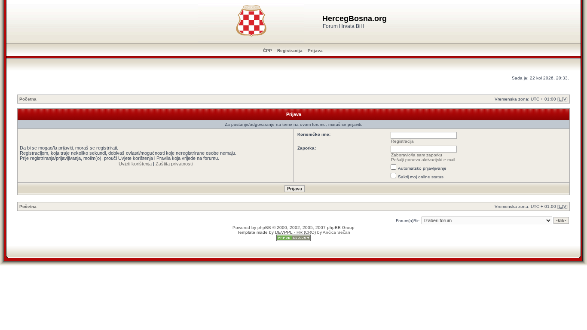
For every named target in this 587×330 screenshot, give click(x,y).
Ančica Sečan (336, 232)
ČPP (267, 50)
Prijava (315, 50)
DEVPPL (284, 232)
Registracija (290, 50)
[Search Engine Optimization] (293, 239)
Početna (28, 99)
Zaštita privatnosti (174, 163)
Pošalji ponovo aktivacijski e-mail (423, 159)
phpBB (264, 227)
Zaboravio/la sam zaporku (416, 155)
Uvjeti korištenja (135, 163)
